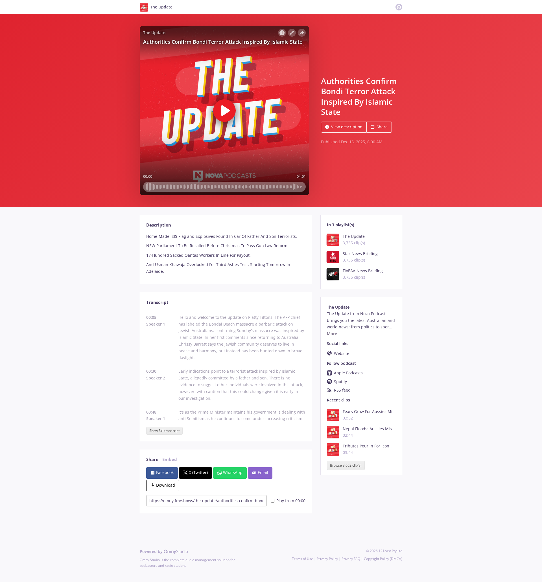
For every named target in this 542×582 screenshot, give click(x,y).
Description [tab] (158, 225)
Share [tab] (152, 459)
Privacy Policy (327, 558)
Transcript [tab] (157, 302)
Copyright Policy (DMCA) (383, 558)
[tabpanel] (225, 254)
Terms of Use (302, 558)
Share (382, 126)
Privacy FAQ (351, 558)
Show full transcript (164, 430)
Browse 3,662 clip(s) (346, 465)
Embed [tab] (169, 459)
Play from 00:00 (290, 500)
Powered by (152, 551)
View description (346, 126)
